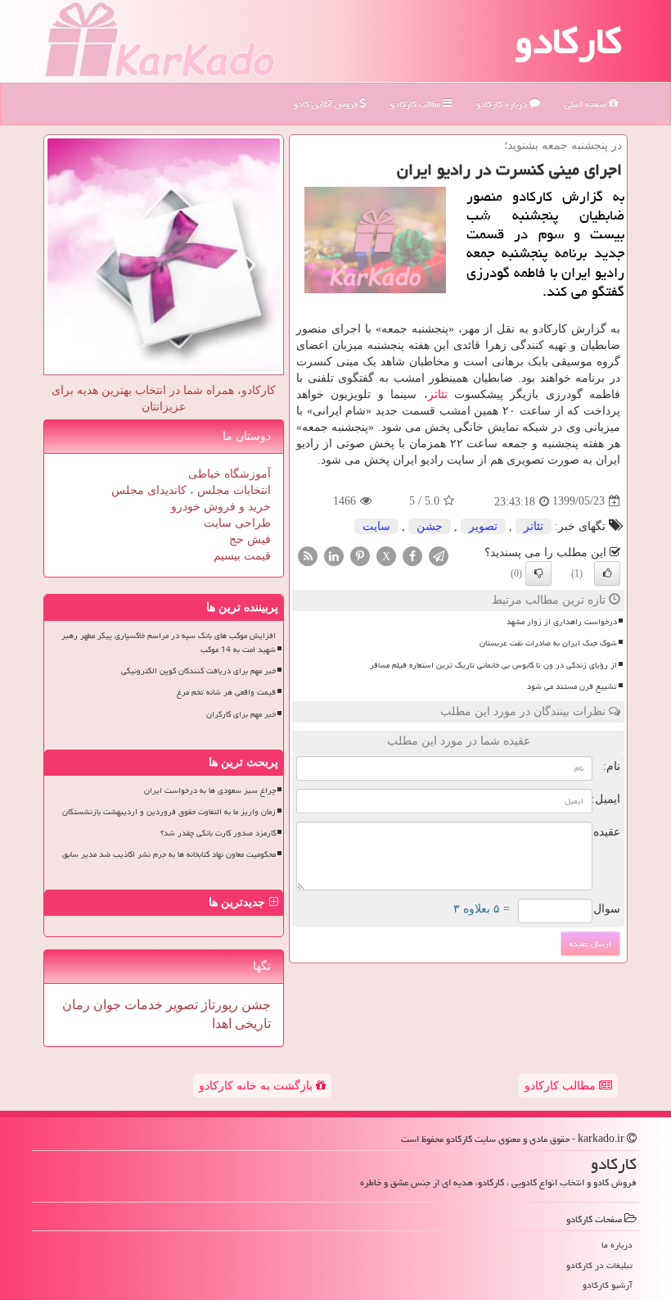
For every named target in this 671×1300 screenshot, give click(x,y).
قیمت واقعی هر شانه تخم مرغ (226, 692)
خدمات (142, 1005)
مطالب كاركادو (416, 103)
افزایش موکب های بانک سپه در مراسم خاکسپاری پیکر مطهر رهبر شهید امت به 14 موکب (168, 642)
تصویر (483, 526)
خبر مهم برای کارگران (241, 714)
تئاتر (438, 394)
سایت (376, 526)
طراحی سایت (237, 523)
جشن (430, 526)
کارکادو (568, 41)
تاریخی (251, 1023)
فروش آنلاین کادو (327, 103)
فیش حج (250, 539)
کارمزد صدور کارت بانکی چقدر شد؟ (218, 833)
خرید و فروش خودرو (221, 507)
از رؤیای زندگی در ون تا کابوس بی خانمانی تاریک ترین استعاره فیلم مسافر (493, 665)
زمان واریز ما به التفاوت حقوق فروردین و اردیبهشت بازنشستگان (169, 812)
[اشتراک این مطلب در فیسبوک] (412, 555)
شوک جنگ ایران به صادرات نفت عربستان (548, 643)
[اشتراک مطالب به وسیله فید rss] (307, 555)
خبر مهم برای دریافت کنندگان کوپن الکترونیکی (198, 671)
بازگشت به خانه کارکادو (257, 1086)
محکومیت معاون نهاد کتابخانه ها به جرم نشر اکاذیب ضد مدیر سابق (169, 854)
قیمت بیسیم (242, 556)
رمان (76, 1005)
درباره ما (617, 1244)
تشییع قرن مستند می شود (572, 686)
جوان (105, 1005)
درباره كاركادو (502, 103)
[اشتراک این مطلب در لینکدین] (333, 555)
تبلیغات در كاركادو (599, 1265)
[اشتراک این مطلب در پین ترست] (360, 555)
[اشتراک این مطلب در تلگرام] (438, 555)
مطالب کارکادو (562, 1086)
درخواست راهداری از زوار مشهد (562, 622)
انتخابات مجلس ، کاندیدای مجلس (191, 490)
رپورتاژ (218, 1005)
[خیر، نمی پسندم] (538, 573)
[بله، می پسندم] (607, 573)
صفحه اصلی (587, 103)
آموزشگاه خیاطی (229, 474)
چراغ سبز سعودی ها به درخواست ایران (210, 790)
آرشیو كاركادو (608, 1284)
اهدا (222, 1023)
